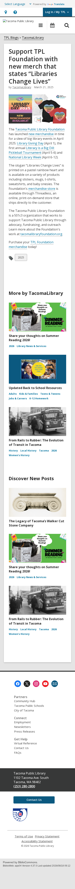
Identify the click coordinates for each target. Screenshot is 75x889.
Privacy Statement (47, 836)
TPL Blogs (11, 37)
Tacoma (44, 450)
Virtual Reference (25, 743)
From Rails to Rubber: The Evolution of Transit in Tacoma (36, 442)
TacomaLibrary (33, 37)
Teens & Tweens (50, 393)
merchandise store (41, 188)
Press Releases (24, 731)
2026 (11, 346)
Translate (59, 4)
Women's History (19, 455)
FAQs (17, 752)
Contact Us (21, 748)
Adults (13, 393)
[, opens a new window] (20, 820)
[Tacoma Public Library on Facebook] (17, 683)
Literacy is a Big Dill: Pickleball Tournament (31, 150)
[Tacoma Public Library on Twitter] (27, 683)
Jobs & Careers (18, 398)
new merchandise (41, 134)
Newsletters (22, 727)
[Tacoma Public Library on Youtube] (45, 683)
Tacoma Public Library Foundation (40, 129)
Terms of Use (24, 836)
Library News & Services (31, 346)
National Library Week (25, 157)
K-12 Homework (38, 398)
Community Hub (24, 701)
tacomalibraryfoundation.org (41, 234)
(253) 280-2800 (24, 786)
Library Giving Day (30, 143)
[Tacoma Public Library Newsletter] (54, 683)
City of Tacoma (24, 710)
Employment (22, 722)
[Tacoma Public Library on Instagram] (36, 683)
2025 (21, 258)
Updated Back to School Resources (35, 388)
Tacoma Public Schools (29, 706)
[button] (5, 12)
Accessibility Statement (37, 841)
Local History (28, 450)
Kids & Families (28, 393)
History (13, 450)
